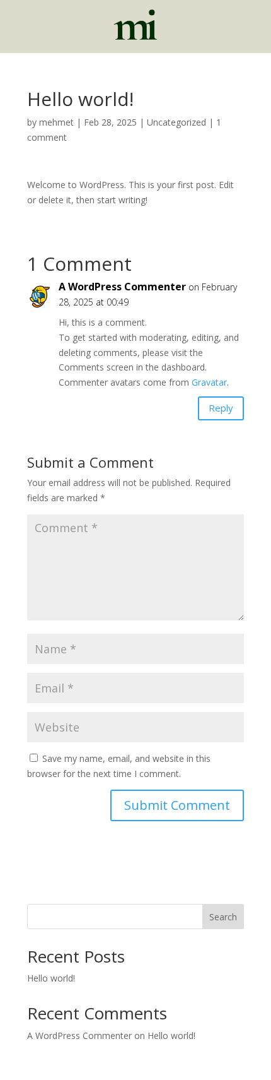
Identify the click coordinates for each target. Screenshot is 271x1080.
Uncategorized (176, 122)
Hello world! (51, 978)
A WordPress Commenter (122, 287)
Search (223, 917)
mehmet (56, 122)
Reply (221, 407)
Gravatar (209, 382)
